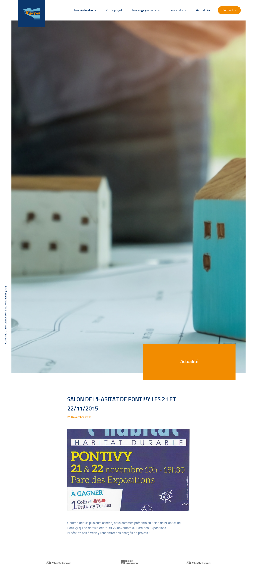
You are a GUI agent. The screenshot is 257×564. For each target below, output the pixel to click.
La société (176, 10)
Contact (227, 10)
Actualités (203, 10)
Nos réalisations (85, 10)
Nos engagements (144, 10)
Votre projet (114, 10)
